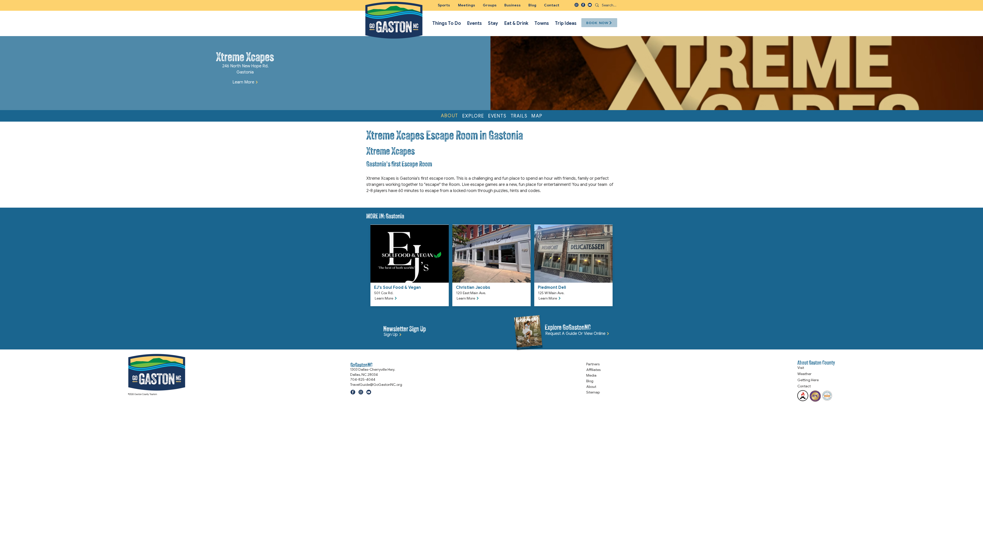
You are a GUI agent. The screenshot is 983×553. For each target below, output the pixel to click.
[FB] (583, 5)
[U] (589, 5)
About (591, 386)
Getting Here (808, 380)
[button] (489, 5)
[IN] (576, 5)
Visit (800, 367)
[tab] (449, 116)
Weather (804, 373)
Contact (804, 386)
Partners (593, 364)
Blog (589, 381)
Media (591, 375)
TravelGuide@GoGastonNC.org (376, 384)
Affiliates (593, 369)
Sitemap (593, 392)
